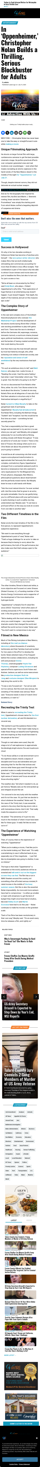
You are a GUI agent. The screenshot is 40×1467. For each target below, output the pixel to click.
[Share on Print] (16, 133)
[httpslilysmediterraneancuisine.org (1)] (21, 1217)
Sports (7, 1315)
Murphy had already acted (23, 410)
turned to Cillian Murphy (16, 404)
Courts (20, 6)
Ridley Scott (13, 902)
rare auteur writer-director (23, 258)
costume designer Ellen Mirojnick (23, 678)
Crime (6, 1066)
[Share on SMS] (25, 133)
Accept (20, 1459)
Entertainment (10, 23)
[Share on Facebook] (3, 133)
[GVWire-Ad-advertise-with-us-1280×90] (20, 115)
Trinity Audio (21, 124)
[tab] (13, 1220)
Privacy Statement (24, 1464)
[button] (37, 1438)
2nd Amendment (10, 1331)
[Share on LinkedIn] (12, 133)
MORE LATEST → (10, 1355)
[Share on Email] (20, 133)
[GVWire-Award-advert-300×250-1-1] (21, 1390)
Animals (7, 1250)
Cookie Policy (13, 1464)
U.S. (5, 1000)
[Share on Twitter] (7, 133)
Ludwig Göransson (25, 666)
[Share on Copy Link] (29, 133)
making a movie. (12, 144)
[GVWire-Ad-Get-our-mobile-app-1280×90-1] (20, 191)
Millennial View (10, 1347)
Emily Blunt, (10, 286)
